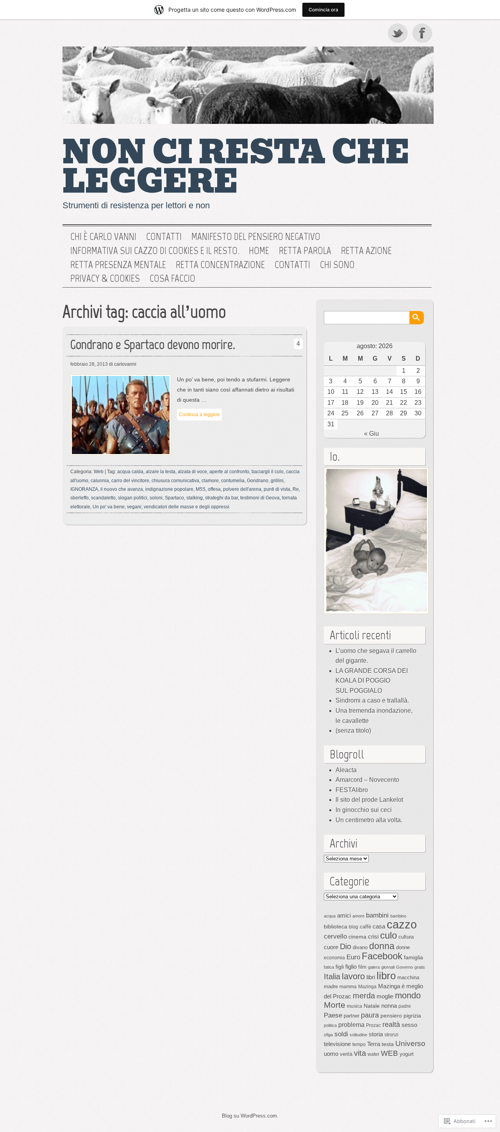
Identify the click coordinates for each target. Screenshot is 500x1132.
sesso (409, 1024)
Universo (410, 1043)
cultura (406, 937)
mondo (408, 995)
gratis (419, 967)
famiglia (413, 957)
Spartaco (174, 498)
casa (379, 926)
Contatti (164, 237)
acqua (330, 916)
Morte (334, 1004)
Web (99, 471)
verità (346, 1054)
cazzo (402, 924)
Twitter (398, 33)
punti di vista (277, 489)
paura (370, 1015)
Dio (345, 946)
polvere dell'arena (242, 489)
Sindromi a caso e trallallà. (372, 700)
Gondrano (257, 480)
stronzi (391, 1034)
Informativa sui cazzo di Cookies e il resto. (154, 251)
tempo (359, 1044)
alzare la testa (160, 471)
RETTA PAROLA (305, 251)
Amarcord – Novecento (367, 779)
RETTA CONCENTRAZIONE (220, 265)
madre (331, 986)
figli (340, 967)
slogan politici (132, 498)
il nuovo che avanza (121, 489)
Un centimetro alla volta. (369, 820)
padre (404, 1006)
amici (344, 915)
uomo (331, 1054)
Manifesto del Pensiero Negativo (255, 237)
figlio (351, 967)
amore (358, 916)
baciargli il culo (268, 471)
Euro (353, 957)
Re (296, 489)
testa (388, 1044)
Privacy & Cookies (105, 279)
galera (374, 967)
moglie (385, 996)
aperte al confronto (229, 471)
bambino (398, 916)
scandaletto (103, 498)
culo (388, 935)
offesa (214, 489)
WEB (389, 1053)
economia (334, 957)
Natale (372, 1006)
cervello (335, 936)
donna (382, 946)
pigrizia (412, 1015)
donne (403, 947)
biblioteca (335, 926)
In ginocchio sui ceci (364, 810)
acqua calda (130, 471)
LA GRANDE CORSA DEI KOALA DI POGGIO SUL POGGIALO (372, 680)
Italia (332, 976)
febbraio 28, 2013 (89, 364)
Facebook (423, 33)
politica (330, 1025)
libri (370, 977)
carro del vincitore (130, 480)
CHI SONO (337, 265)
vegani (134, 507)
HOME (259, 251)
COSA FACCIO (172, 279)
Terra (373, 1044)
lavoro (353, 976)
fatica (329, 967)
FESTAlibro (352, 790)
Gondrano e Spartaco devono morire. (152, 344)
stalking (194, 498)
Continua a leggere (199, 414)
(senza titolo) (353, 730)
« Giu (371, 433)
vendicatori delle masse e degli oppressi (186, 507)
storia (376, 1034)
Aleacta (346, 770)
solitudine (358, 1034)
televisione (337, 1044)
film (362, 967)
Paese (333, 1015)
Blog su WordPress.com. (250, 1116)
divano (360, 947)
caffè (365, 927)
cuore (331, 947)
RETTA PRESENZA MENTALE (118, 265)
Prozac (373, 1025)
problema (351, 1024)
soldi (341, 1034)
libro (386, 975)
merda (364, 995)
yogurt (407, 1054)
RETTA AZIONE (366, 251)
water (373, 1054)
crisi (373, 936)
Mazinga (367, 986)
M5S (200, 489)
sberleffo (79, 498)
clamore (210, 480)
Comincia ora (323, 10)
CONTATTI (292, 265)
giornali (388, 967)
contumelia (233, 480)
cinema (357, 936)
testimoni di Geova (260, 498)
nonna (389, 1006)
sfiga (328, 1034)
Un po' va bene (109, 507)
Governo (404, 967)
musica (354, 1006)
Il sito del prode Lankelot (369, 799)
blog (353, 927)
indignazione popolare (169, 489)
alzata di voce (192, 471)
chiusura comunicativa (175, 480)
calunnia (100, 480)
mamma (348, 986)
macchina (408, 977)
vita (360, 1053)
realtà (391, 1024)
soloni (156, 498)
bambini (377, 915)
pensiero (391, 1015)
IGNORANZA (84, 489)
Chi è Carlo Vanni (103, 237)
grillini (277, 480)
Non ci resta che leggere (236, 167)
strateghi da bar (221, 498)
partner (351, 1016)
